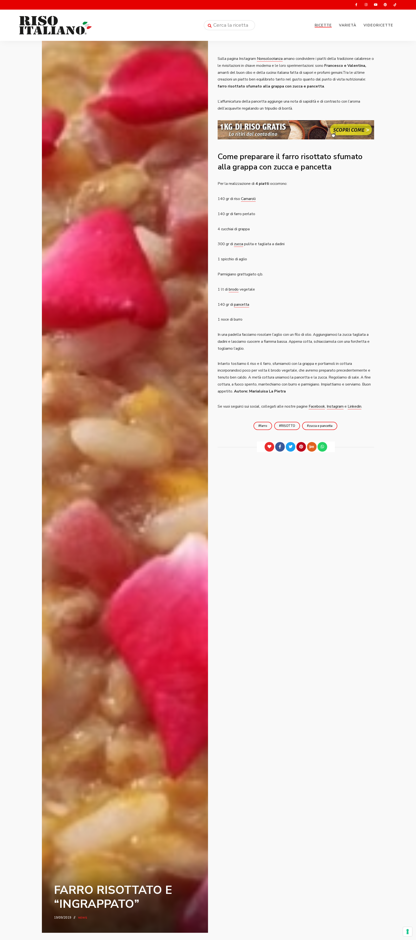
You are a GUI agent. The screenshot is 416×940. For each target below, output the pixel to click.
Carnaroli (248, 198)
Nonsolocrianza (270, 58)
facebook (356, 5)
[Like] (269, 447)
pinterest (385, 5)
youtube (375, 5)
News (82, 918)
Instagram (335, 406)
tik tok (395, 5)
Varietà (347, 25)
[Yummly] (312, 447)
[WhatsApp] (322, 447)
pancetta (241, 304)
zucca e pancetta (320, 426)
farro (263, 426)
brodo (234, 289)
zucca (238, 244)
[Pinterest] (301, 447)
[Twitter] (290, 447)
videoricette (378, 25)
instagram (366, 5)
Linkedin (354, 406)
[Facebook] (280, 447)
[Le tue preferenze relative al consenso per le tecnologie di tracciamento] (407, 931)
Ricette (323, 25)
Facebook (317, 406)
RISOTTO (288, 426)
